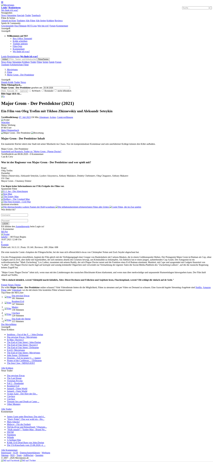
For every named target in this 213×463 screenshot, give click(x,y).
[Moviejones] (7, 5)
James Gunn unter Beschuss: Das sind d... (26, 416)
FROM (10, 432)
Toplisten (21, 20)
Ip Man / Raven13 (15, 339)
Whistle (10, 437)
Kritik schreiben (20, 41)
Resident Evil (18, 301)
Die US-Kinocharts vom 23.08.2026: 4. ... (26, 445)
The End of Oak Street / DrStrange (23, 347)
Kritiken (50, 20)
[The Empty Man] (106, 196)
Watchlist (5, 122)
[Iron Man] (106, 194)
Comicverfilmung (65, 117)
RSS (12, 455)
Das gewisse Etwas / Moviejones (22, 337)
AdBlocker (28, 455)
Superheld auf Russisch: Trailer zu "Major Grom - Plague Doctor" (31, 151)
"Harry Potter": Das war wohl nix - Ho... (25, 419)
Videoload (16, 290)
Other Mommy (14, 404)
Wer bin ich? (43, 26)
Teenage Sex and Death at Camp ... (23, 401)
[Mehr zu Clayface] (8, 314)
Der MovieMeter (9, 324)
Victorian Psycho (15, 381)
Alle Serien (41, 20)
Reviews (59, 20)
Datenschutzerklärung (30, 452)
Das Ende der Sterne (21, 319)
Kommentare (62, 26)
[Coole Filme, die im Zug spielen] (125, 207)
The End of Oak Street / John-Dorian (24, 342)
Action (53, 117)
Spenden (39, 455)
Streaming (11, 15)
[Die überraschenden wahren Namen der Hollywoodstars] (28, 207)
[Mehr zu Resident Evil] (8, 302)
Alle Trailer (6, 409)
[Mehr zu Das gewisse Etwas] (8, 297)
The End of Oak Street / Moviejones (23, 352)
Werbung (46, 452)
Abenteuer (44, 117)
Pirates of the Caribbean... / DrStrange (24, 360)
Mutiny (15, 307)
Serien (45, 62)
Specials (20, 15)
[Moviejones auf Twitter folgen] (28, 460)
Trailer (28, 15)
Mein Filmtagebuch (10, 130)
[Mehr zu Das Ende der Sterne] (8, 320)
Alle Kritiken (7, 368)
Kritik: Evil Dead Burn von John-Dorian (25, 442)
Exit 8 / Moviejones (16, 350)
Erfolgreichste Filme (19, 64)
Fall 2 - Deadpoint (15, 383)
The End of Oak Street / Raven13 (22, 345)
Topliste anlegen (20, 43)
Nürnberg (11, 435)
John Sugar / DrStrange (17, 355)
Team (19, 455)
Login (4, 56)
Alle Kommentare (9, 450)
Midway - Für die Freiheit (19, 424)
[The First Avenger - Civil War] (106, 202)
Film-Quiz (17, 46)
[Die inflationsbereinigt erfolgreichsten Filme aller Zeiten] (82, 207)
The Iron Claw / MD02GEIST (21, 363)
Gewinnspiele (7, 26)
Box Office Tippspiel (22, 38)
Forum (53, 26)
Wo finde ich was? (9, 10)
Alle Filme (30, 20)
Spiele (52, 62)
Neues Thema (14, 285)
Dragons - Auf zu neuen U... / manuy (24, 358)
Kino (9, 62)
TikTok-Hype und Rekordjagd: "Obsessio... (27, 427)
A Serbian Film (14, 440)
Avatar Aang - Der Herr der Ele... (22, 394)
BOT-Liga (32, 26)
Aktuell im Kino (8, 20)
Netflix (198, 287)
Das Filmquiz (20, 26)
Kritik (10, 82)
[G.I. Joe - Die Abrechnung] (106, 191)
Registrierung (13, 56)
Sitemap (5, 455)
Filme (39, 62)
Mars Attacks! (13, 422)
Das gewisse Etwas (20, 295)
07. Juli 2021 (25, 117)
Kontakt (5, 244)
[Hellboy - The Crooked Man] (106, 199)
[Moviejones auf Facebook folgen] (10, 460)
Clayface (16, 313)
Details (4, 82)
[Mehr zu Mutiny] (8, 308)
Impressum (6, 452)
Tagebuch (36, 15)
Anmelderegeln (23, 226)
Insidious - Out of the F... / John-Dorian (25, 334)
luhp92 (4, 237)
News (4, 15)
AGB (15, 452)
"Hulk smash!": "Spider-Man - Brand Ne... (26, 429)
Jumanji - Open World (17, 388)
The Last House (14, 378)
